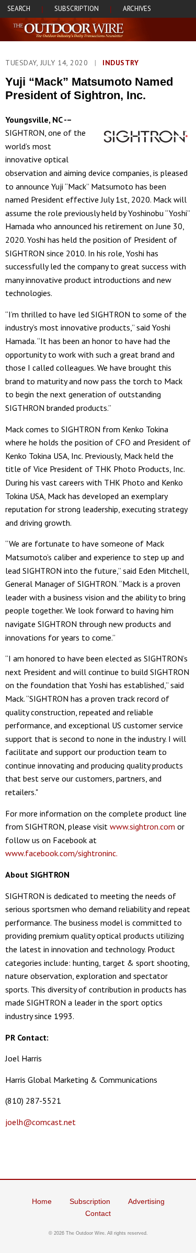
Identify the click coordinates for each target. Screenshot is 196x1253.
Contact (98, 1213)
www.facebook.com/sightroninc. (61, 853)
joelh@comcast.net (40, 1122)
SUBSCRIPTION (76, 8)
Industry (120, 62)
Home (42, 1201)
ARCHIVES (137, 8)
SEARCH (18, 8)
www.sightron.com (142, 826)
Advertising (146, 1201)
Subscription (90, 1201)
